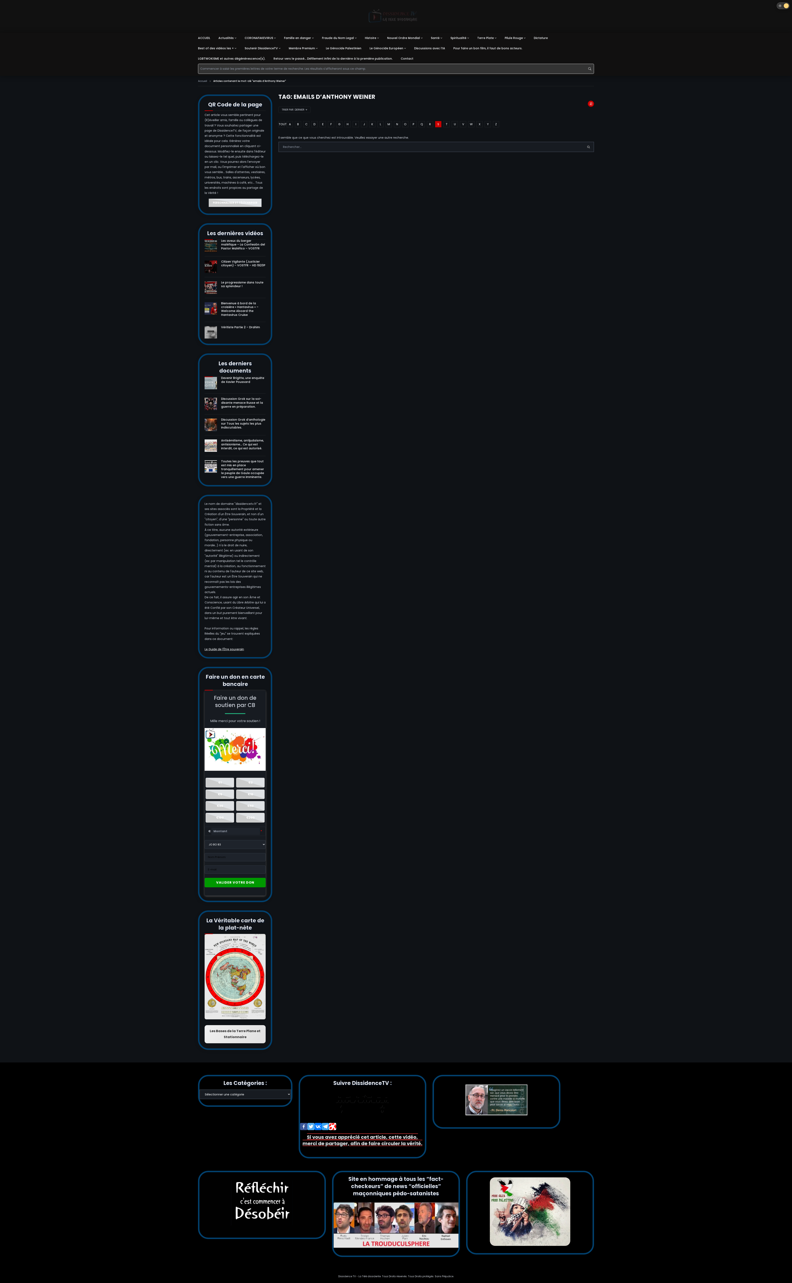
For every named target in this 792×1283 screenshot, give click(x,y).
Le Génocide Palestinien (343, 48)
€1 (220, 782)
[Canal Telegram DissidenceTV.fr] (325, 1126)
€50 (250, 806)
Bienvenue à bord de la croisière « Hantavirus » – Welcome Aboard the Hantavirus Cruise (239, 309)
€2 (250, 782)
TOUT (282, 124)
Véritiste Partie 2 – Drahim (240, 327)
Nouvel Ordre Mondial (403, 38)
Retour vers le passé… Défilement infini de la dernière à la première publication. (332, 59)
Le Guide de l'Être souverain (224, 649)
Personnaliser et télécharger (235, 202)
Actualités (226, 38)
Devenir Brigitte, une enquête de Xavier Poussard (242, 380)
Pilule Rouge (514, 38)
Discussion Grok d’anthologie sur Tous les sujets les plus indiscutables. (243, 424)
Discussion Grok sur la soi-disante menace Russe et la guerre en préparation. (242, 403)
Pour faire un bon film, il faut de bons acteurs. (487, 48)
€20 (220, 806)
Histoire (370, 38)
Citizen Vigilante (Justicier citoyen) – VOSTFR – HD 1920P (243, 264)
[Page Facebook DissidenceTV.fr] (303, 1126)
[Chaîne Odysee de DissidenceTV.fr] (332, 1126)
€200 (250, 818)
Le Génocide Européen (386, 48)
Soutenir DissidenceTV (261, 48)
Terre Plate (485, 38)
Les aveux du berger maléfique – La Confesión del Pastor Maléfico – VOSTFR (243, 245)
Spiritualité (458, 38)
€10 (250, 794)
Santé (435, 38)
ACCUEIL (204, 38)
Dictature (541, 38)
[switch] (783, 5)
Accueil (202, 81)
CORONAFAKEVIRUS (259, 38)
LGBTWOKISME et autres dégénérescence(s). (231, 59)
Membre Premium (302, 48)
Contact (407, 59)
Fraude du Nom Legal (338, 38)
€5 (220, 794)
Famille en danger (297, 38)
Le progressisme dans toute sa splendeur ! (242, 284)
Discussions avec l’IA (429, 48)
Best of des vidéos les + (216, 48)
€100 (220, 818)
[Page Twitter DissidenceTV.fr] (311, 1126)
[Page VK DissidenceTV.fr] (318, 1126)
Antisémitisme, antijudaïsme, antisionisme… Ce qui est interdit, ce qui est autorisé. (242, 444)
